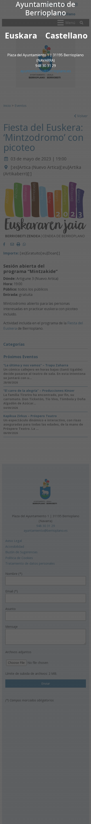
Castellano (66, 35)
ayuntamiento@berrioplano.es (45, 71)
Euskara (21, 35)
